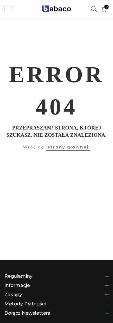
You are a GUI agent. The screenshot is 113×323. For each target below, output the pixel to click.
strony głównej (68, 147)
